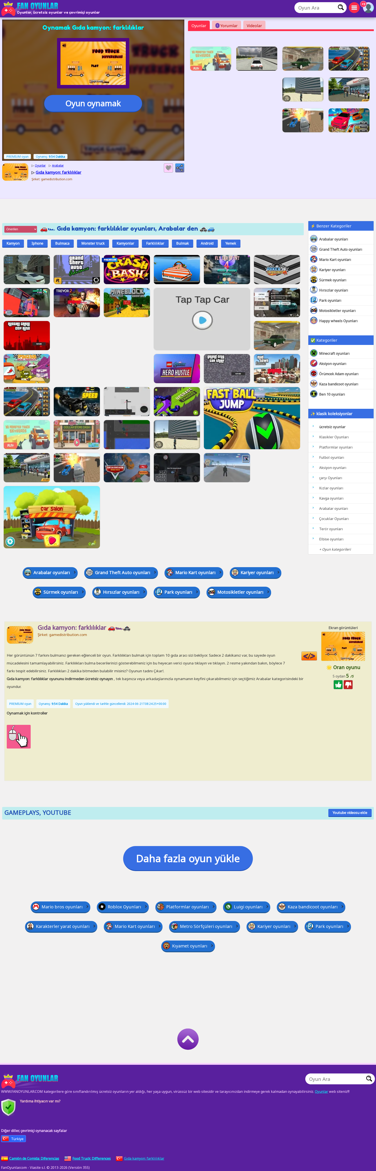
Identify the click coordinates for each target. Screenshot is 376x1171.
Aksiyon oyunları (332, 363)
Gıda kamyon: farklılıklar (144, 1158)
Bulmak (182, 243)
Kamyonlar (125, 243)
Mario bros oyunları (62, 907)
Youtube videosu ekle (350, 812)
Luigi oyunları (248, 907)
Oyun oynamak (93, 103)
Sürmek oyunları (332, 280)
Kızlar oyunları (331, 488)
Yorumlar (227, 25)
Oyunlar (198, 25)
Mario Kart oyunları (335, 259)
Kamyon (13, 243)
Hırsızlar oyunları (333, 290)
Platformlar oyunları (336, 447)
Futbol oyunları (331, 457)
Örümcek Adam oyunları (339, 373)
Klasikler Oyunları (334, 437)
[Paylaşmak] (179, 167)
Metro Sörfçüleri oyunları (206, 926)
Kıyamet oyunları (189, 946)
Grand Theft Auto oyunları (340, 249)
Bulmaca (62, 243)
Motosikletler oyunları (337, 310)
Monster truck (93, 243)
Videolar (254, 25)
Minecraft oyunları (334, 353)
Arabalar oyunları (333, 239)
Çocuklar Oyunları (334, 518)
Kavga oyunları (331, 498)
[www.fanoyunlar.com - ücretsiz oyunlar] (30, 1081)
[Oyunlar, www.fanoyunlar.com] (30, 8)
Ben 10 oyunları (332, 394)
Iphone (37, 243)
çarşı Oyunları (330, 477)
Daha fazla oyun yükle (188, 858)
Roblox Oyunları (124, 907)
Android (207, 243)
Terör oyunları (331, 529)
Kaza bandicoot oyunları (338, 384)
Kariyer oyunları (332, 269)
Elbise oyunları (331, 539)
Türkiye (17, 1138)
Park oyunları (330, 300)
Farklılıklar (155, 243)
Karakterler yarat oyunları (63, 926)
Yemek (230, 243)
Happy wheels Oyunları (338, 320)
